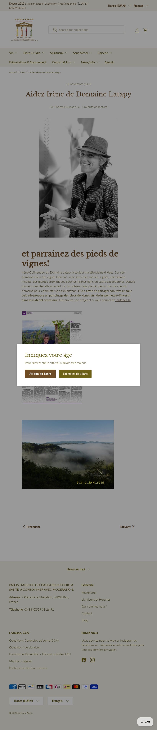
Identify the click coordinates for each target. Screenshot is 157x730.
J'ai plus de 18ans (40, 373)
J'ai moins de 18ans (75, 373)
